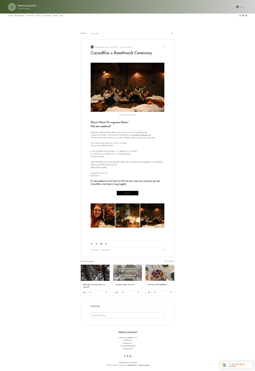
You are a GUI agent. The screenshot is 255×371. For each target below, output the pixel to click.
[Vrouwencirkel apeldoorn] (159, 273)
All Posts (84, 33)
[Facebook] (240, 16)
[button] (19, 15)
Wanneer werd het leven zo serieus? (94, 285)
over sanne (95, 33)
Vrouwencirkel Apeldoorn (157, 284)
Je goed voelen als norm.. (126, 284)
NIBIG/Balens (132, 365)
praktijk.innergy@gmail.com (128, 337)
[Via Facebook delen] (92, 244)
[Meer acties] (163, 47)
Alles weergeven (169, 261)
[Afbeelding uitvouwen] (103, 215)
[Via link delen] (106, 244)
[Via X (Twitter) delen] (96, 244)
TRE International (144, 365)
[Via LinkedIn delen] (101, 244)
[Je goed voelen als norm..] (127, 273)
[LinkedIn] (246, 16)
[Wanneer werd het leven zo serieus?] (95, 273)
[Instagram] (243, 16)
